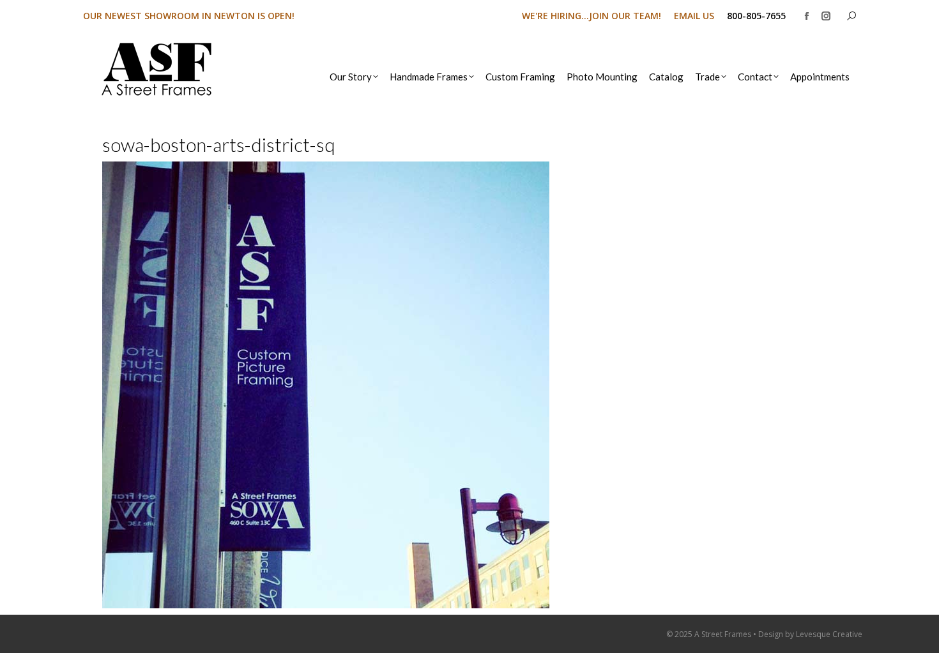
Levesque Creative (829, 634)
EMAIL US (694, 16)
